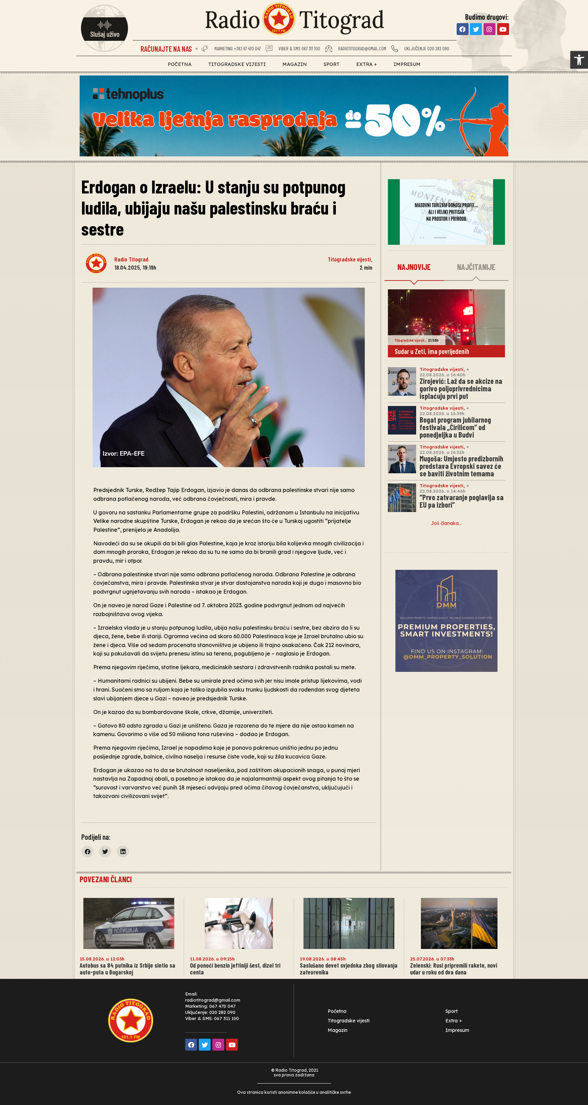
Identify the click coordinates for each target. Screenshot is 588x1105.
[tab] (414, 267)
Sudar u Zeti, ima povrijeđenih (432, 351)
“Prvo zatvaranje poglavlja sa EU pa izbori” (462, 501)
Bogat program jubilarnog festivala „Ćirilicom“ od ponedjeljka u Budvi (455, 427)
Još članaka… (446, 523)
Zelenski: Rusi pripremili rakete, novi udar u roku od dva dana (453, 969)
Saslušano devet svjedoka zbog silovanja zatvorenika (348, 969)
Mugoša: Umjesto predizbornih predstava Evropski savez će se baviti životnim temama (461, 466)
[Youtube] (503, 29)
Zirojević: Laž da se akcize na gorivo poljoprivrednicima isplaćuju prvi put (461, 388)
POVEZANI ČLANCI (106, 879)
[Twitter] (476, 29)
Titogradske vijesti (237, 64)
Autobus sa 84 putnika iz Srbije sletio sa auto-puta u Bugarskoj (127, 969)
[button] (579, 60)
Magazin (294, 64)
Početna (180, 64)
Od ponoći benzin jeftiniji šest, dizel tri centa (235, 969)
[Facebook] (463, 29)
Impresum (407, 64)
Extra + (366, 64)
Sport (332, 64)
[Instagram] (489, 29)
